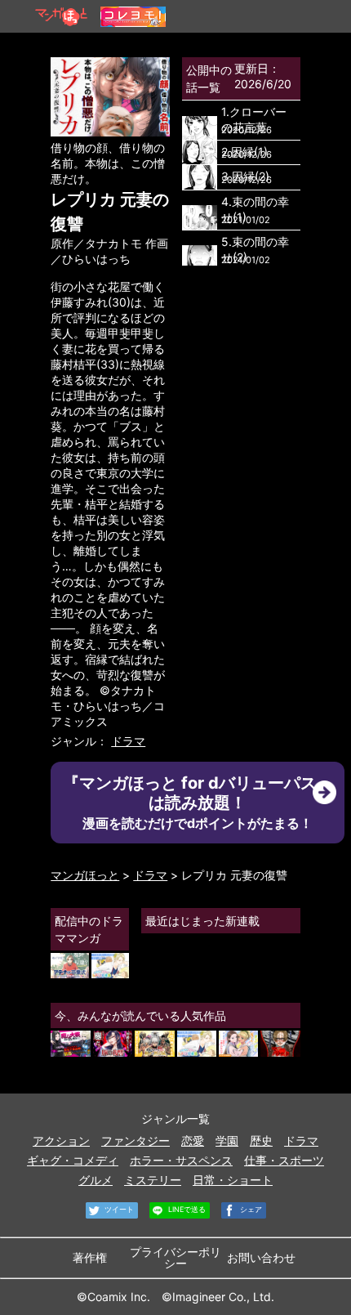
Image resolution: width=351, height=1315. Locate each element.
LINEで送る (186, 1209)
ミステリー (152, 1180)
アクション (61, 1140)
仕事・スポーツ (284, 1160)
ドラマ (128, 741)
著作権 (90, 1257)
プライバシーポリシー (175, 1257)
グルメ (95, 1180)
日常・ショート (233, 1180)
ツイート (118, 1209)
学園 (226, 1140)
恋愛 (192, 1140)
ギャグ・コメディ (72, 1160)
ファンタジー (135, 1140)
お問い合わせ (261, 1257)
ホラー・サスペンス (181, 1160)
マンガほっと (85, 875)
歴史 (261, 1140)
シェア (250, 1209)
